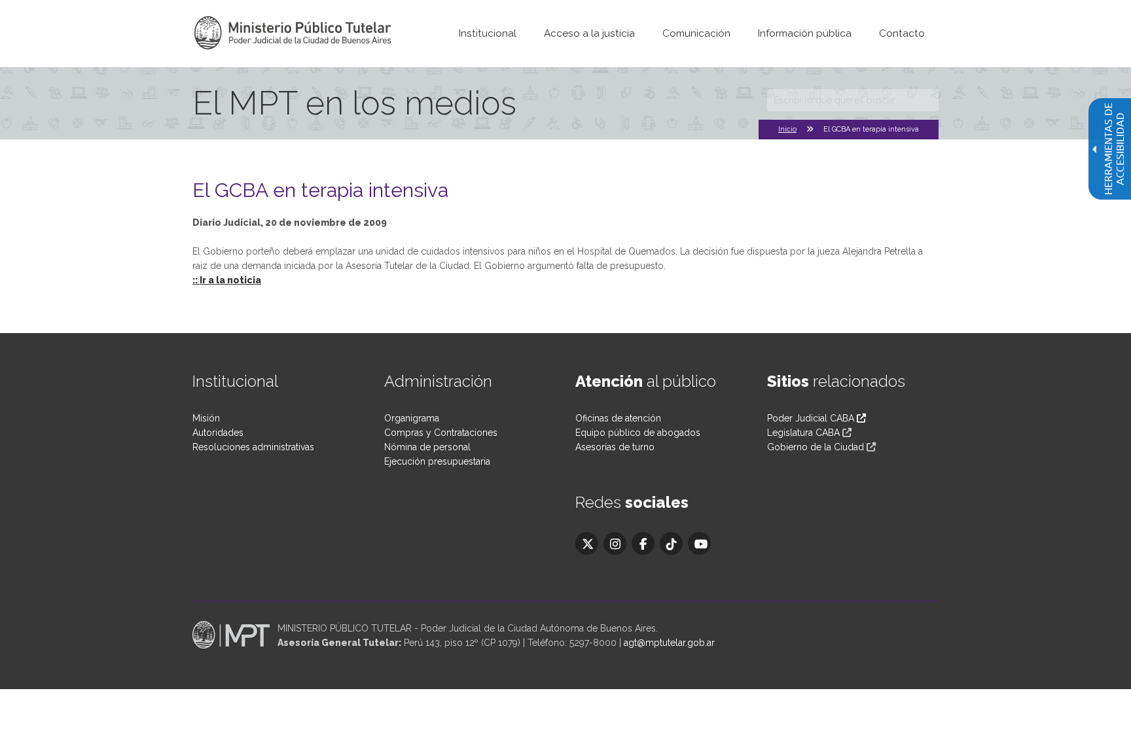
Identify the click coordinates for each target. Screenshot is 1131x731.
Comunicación (696, 33)
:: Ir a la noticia (226, 280)
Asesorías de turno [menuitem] (615, 447)
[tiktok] (671, 543)
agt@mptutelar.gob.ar (669, 642)
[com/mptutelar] (586, 543)
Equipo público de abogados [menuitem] (637, 432)
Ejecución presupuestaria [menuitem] (437, 461)
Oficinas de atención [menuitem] (618, 418)
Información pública (805, 33)
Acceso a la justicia (589, 33)
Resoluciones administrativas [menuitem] (253, 447)
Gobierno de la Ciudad (815, 447)
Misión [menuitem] (206, 418)
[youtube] (699, 543)
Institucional (487, 33)
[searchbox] (853, 100)
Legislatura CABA (803, 432)
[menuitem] (487, 33)
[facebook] (643, 543)
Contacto (902, 33)
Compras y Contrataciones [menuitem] (440, 432)
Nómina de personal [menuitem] (427, 447)
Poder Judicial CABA (812, 418)
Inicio (787, 129)
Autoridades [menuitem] (217, 432)
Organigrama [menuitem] (411, 418)
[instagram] (614, 543)
